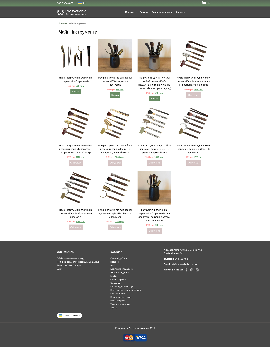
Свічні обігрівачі (118, 279)
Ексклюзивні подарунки (121, 269)
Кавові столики (117, 293)
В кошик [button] (75, 91)
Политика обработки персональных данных (78, 262)
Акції (112, 265)
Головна (63, 23)
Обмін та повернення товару (71, 258)
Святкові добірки (118, 258)
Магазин (129, 12)
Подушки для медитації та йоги (125, 290)
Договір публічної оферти (69, 265)
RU (84, 3)
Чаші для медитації (119, 272)
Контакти (180, 12)
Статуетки (115, 283)
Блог (59, 269)
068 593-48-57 (65, 3)
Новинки (114, 262)
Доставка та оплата (162, 12)
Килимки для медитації (121, 286)
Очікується (193, 95)
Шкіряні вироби (117, 300)
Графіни (114, 276)
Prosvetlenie (75, 11)
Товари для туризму (120, 304)
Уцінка (113, 307)
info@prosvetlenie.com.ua (184, 264)
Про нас (144, 12)
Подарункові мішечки (120, 297)
